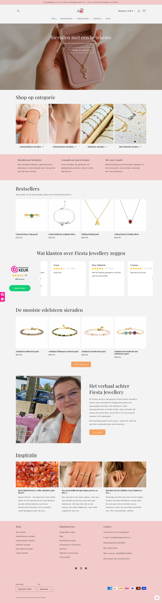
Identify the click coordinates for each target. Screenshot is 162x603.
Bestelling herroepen (68, 541)
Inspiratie (26, 455)
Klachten (63, 549)
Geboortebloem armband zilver (62, 234)
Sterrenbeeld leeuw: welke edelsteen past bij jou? (36, 491)
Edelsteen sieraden (96, 147)
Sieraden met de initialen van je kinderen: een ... (124, 491)
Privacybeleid (65, 557)
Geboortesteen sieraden (63, 147)
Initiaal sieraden (22, 553)
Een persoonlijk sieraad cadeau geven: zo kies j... (79, 491)
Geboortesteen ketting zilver (126, 234)
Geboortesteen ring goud (27, 234)
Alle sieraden (21, 532)
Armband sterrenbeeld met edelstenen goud (126, 352)
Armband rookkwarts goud (27, 351)
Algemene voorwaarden (69, 553)
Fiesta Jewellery (26, 597)
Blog (61, 536)
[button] (18, 10)
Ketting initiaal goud (90, 234)
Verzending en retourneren (70, 545)
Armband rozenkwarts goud (93, 351)
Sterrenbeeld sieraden (129, 147)
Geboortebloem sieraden (30, 147)
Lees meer (97, 432)
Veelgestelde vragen (67, 532)
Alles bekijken (81, 364)
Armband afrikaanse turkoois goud (64, 351)
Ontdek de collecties (81, 50)
